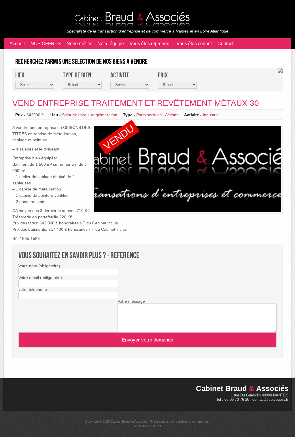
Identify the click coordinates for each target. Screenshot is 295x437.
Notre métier (79, 43)
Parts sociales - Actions (157, 114)
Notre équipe (110, 43)
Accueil (17, 43)
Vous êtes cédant (194, 43)
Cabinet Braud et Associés (129, 421)
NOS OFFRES (46, 43)
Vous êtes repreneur (150, 43)
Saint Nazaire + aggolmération (89, 114)
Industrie (211, 114)
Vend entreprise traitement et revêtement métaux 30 (135, 103)
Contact (225, 43)
